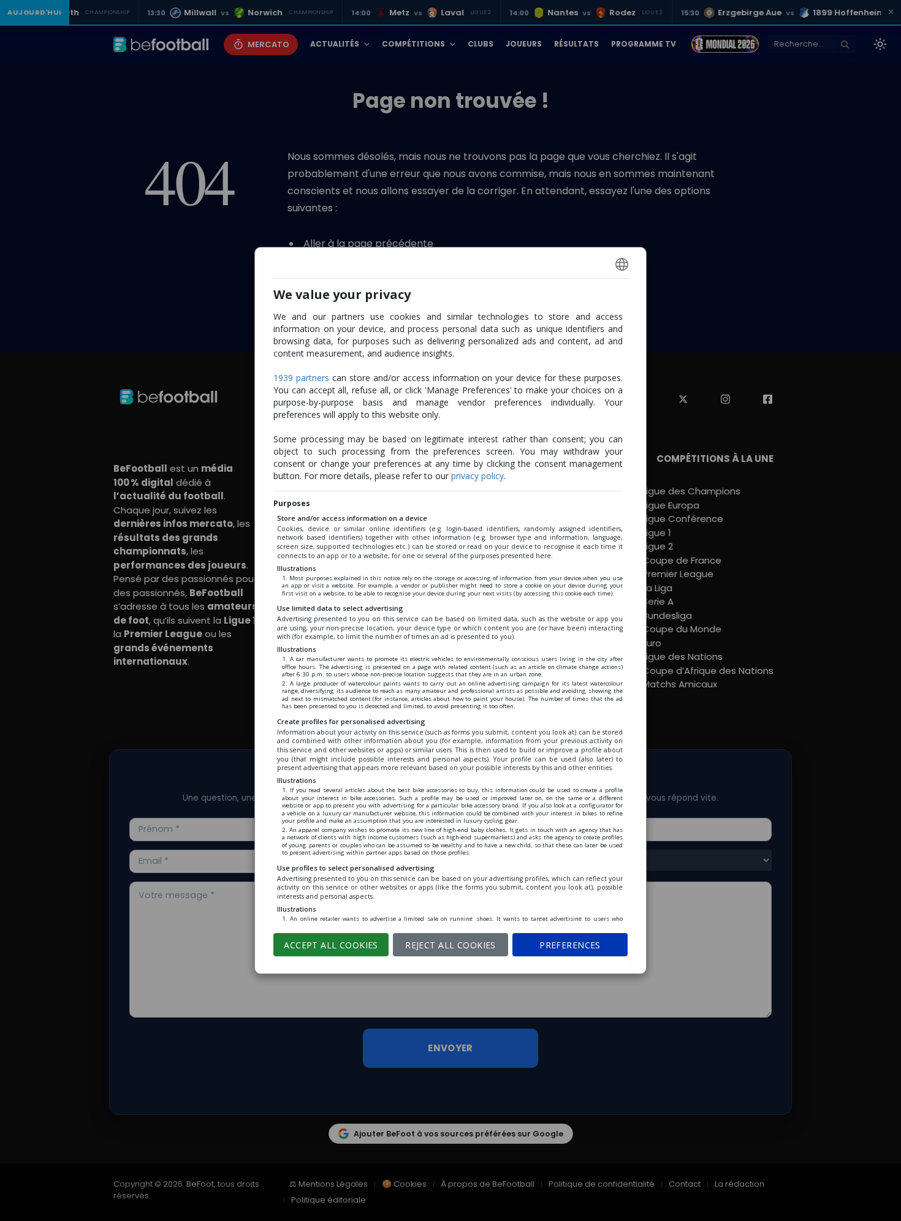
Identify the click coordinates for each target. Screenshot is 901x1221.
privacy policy (477, 476)
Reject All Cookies (450, 945)
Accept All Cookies (331, 945)
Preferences (570, 945)
